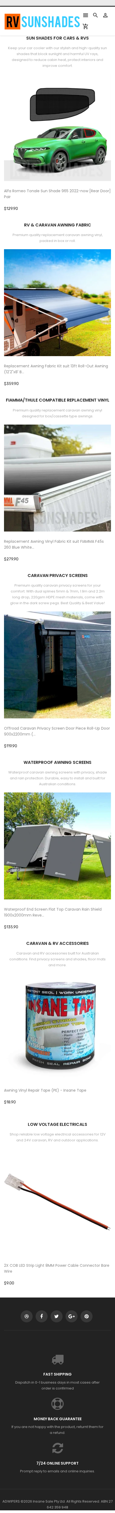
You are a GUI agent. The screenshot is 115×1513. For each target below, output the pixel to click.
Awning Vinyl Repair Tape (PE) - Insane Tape (45, 1090)
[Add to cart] (65, 144)
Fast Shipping (57, 1374)
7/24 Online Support (57, 1463)
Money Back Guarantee (58, 1419)
